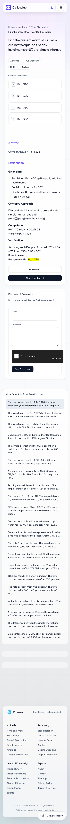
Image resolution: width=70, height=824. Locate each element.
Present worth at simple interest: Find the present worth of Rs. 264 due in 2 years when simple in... (34, 556)
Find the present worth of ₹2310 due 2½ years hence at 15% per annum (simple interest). (32, 461)
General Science (16, 783)
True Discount (38, 27)
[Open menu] (61, 7)
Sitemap (42, 778)
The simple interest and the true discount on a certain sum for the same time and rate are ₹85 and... (33, 449)
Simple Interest (15, 745)
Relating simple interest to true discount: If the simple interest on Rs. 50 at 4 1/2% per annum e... (33, 487)
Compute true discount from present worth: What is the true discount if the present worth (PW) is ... (34, 534)
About (41, 768)
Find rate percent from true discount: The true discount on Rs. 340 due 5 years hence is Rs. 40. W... (33, 590)
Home (11, 27)
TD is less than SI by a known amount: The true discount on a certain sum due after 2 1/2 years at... (35, 577)
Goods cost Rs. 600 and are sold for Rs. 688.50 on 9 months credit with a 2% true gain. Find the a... (34, 436)
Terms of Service (47, 787)
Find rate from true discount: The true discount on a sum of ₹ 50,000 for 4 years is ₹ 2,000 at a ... (35, 545)
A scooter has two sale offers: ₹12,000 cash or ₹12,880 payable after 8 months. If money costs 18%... (33, 474)
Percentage (13, 735)
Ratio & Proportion (17, 740)
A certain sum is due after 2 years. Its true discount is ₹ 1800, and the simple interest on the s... (34, 613)
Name (14, 311)
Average (11, 749)
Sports (10, 792)
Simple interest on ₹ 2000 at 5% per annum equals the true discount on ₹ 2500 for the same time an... (35, 635)
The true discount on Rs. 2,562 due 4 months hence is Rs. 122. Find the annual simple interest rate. (35, 414)
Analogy (42, 745)
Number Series (46, 740)
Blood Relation (45, 730)
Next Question (35, 277)
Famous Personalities (18, 778)
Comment (16, 324)
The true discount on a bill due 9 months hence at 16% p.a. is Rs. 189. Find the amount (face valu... (33, 425)
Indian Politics (14, 787)
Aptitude (23, 27)
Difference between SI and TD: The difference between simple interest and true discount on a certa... (32, 510)
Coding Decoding (47, 749)
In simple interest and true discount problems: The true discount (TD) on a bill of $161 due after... (34, 603)
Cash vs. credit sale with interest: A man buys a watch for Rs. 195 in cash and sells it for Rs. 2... (32, 523)
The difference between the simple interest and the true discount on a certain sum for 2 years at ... (34, 624)
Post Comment (23, 369)
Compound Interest (17, 754)
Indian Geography (16, 773)
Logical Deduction (47, 754)
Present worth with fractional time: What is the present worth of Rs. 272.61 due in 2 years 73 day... (34, 566)
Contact (42, 773)
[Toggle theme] (52, 7)
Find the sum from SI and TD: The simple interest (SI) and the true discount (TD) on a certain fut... (33, 498)
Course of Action (47, 735)
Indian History (14, 768)
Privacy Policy (45, 783)
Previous (35, 269)
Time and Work (15, 730)
